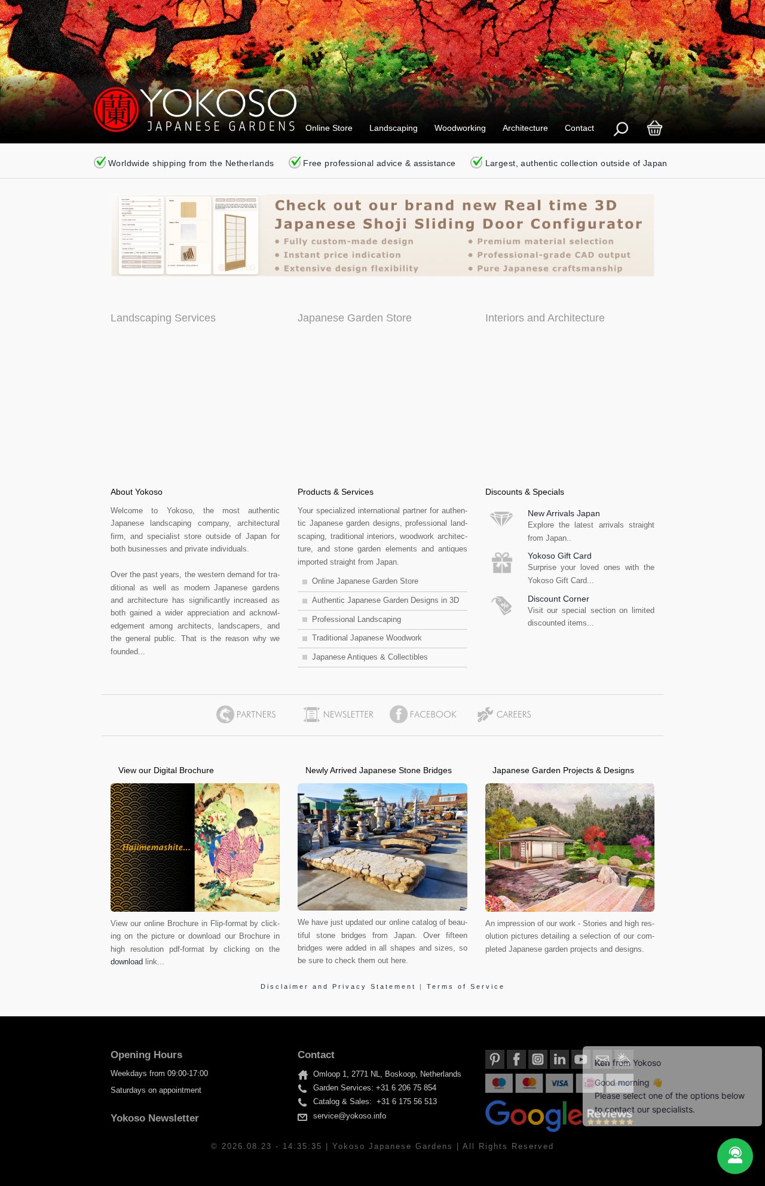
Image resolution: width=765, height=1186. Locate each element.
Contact (579, 128)
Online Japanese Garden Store (365, 581)
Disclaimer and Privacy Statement (340, 986)
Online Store (329, 128)
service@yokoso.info (349, 1116)
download (127, 962)
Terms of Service (466, 986)
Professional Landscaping (356, 619)
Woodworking (460, 128)
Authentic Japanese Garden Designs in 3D (385, 600)
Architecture (525, 128)
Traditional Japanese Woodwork (367, 638)
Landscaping (393, 128)
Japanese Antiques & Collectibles (370, 657)
